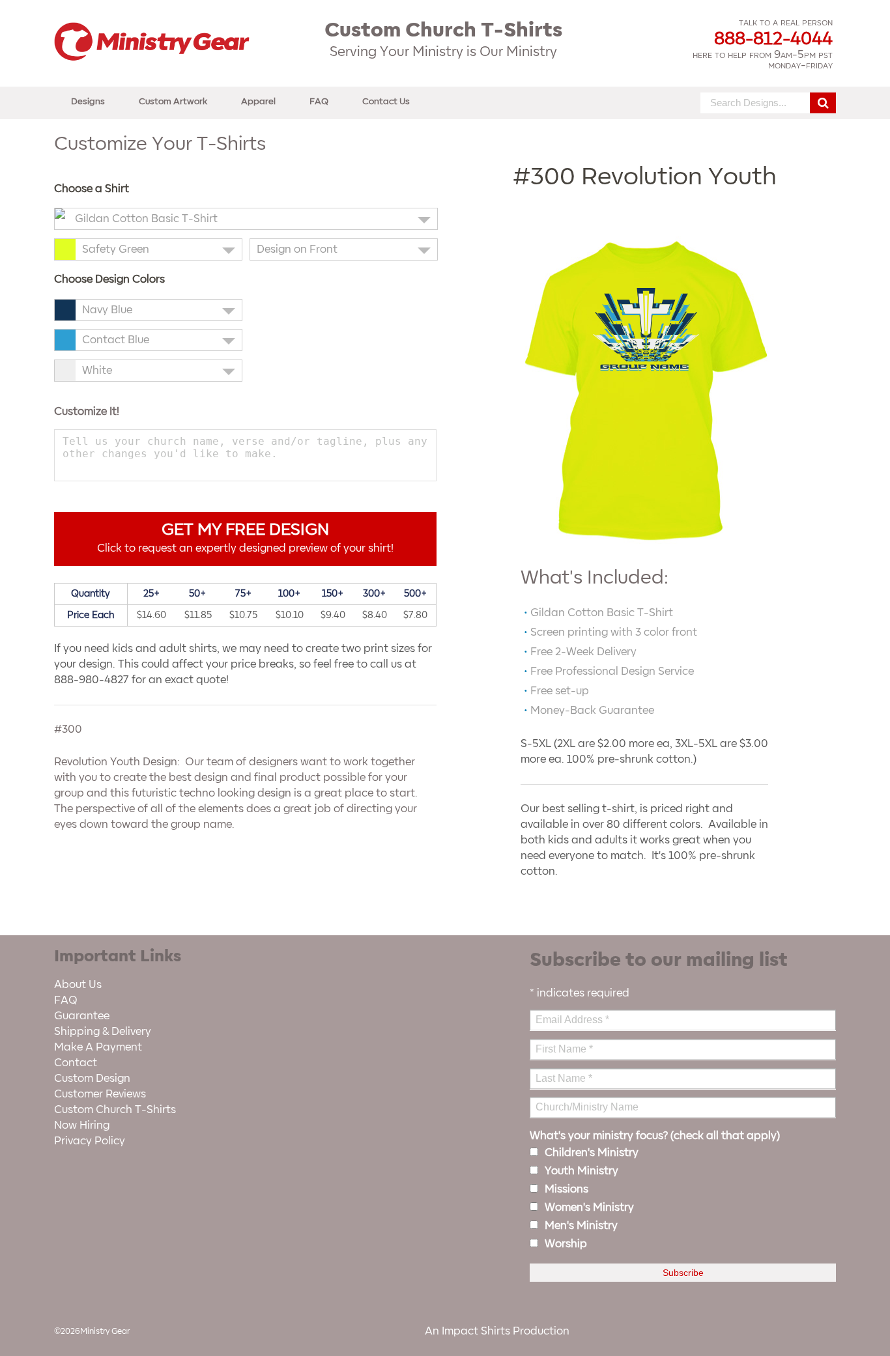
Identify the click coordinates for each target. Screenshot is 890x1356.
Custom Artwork (173, 101)
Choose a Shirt (91, 189)
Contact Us (386, 101)
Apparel (258, 101)
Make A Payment (98, 1047)
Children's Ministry (592, 1153)
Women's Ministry (589, 1207)
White (97, 370)
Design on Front (297, 249)
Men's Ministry (581, 1226)
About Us (78, 985)
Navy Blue (107, 310)
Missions (566, 1189)
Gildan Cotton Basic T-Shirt (146, 219)
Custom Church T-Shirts (115, 1110)
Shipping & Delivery (102, 1031)
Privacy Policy (89, 1141)
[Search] (823, 102)
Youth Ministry (581, 1171)
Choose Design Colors (109, 279)
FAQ (318, 101)
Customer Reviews (100, 1094)
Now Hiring (81, 1125)
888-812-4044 (773, 39)
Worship (566, 1244)
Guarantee (81, 1016)
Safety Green (115, 249)
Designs (88, 101)
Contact (75, 1063)
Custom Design (92, 1078)
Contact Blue (115, 340)
